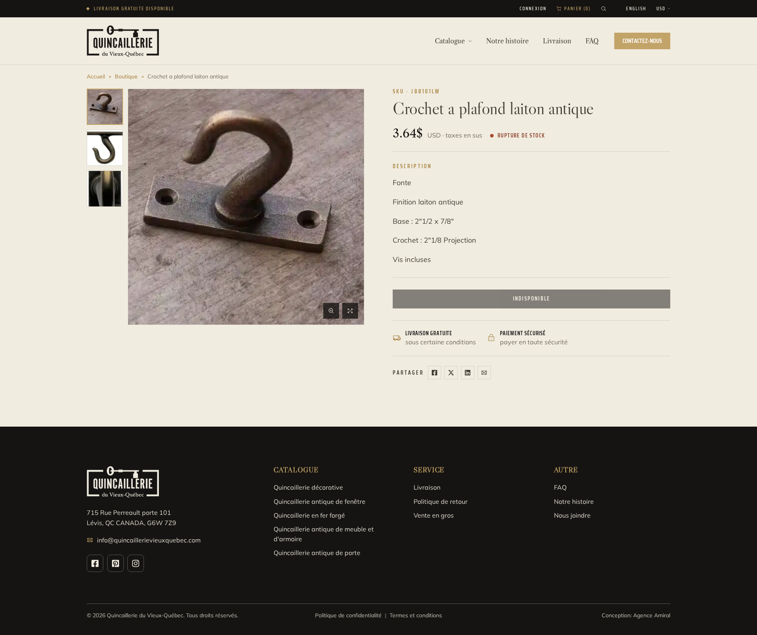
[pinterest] (115, 563)
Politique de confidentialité (348, 615)
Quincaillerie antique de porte (317, 553)
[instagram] (135, 563)
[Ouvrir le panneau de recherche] (603, 8)
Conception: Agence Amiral (636, 615)
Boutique (126, 76)
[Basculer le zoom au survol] (331, 311)
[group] (105, 107)
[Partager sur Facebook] (434, 372)
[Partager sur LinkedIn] (467, 372)
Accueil (96, 76)
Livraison (427, 487)
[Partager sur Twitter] (451, 372)
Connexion (533, 8)
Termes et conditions (416, 615)
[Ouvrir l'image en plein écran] (350, 311)
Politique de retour (441, 501)
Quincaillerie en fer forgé (309, 515)
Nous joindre (572, 515)
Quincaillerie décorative (308, 487)
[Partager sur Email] (484, 372)
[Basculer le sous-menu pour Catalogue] (470, 41)
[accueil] (123, 41)
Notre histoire (574, 501)
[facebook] (95, 563)
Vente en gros (434, 515)
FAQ (560, 487)
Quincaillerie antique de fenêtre (319, 501)
